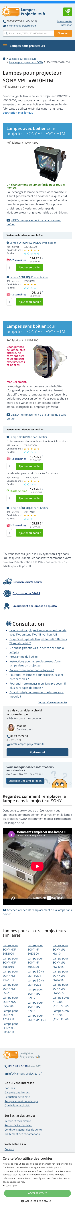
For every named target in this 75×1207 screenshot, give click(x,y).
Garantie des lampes (17, 1092)
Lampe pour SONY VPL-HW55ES (60, 989)
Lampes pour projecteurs (22, 58)
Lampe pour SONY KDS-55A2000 (10, 1002)
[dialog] (37, 1180)
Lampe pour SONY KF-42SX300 (10, 1015)
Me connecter (64, 21)
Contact (9, 1149)
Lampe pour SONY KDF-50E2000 (10, 949)
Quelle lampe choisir (17, 1105)
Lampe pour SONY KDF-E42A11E (10, 975)
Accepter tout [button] (37, 1193)
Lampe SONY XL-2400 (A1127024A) (61, 1002)
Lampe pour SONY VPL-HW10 (60, 949)
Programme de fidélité (23, 656)
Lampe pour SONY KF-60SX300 (35, 962)
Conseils (10, 1088)
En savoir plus (10, 1185)
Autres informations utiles (52, 702)
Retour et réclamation (18, 1121)
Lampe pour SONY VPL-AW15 (35, 1007)
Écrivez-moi (37, 752)
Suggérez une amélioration (25, 780)
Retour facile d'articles (18, 1125)
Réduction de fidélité (17, 1097)
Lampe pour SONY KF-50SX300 (35, 949)
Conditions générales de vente (23, 1129)
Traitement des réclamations (22, 1134)
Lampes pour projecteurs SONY (26, 62)
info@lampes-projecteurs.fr (21, 25)
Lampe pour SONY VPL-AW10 (35, 993)
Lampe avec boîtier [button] (33, 242)
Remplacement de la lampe (21, 1101)
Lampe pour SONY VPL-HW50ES (60, 975)
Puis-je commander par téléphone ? (31, 670)
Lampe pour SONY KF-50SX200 (10, 1028)
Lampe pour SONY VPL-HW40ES (60, 962)
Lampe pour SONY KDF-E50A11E (10, 989)
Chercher (63, 33)
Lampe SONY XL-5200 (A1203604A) (61, 1015)
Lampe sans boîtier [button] (28, 437)
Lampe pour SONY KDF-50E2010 (10, 962)
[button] (37, 1201)
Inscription (66, 25)
